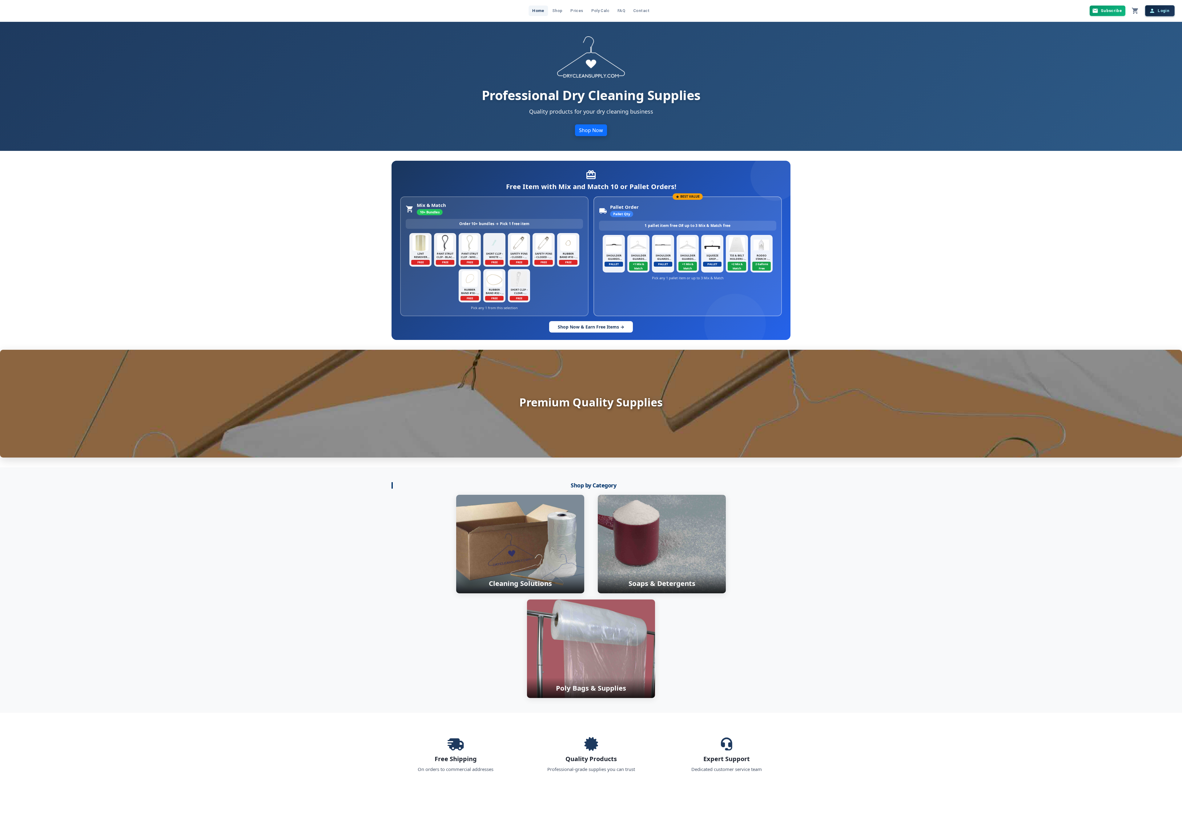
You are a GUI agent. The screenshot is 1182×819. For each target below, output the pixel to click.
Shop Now (591, 130)
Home (538, 10)
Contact (641, 10)
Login (1163, 10)
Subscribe (1111, 10)
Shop (557, 10)
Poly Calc (600, 10)
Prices (576, 10)
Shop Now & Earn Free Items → (591, 327)
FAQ (621, 10)
